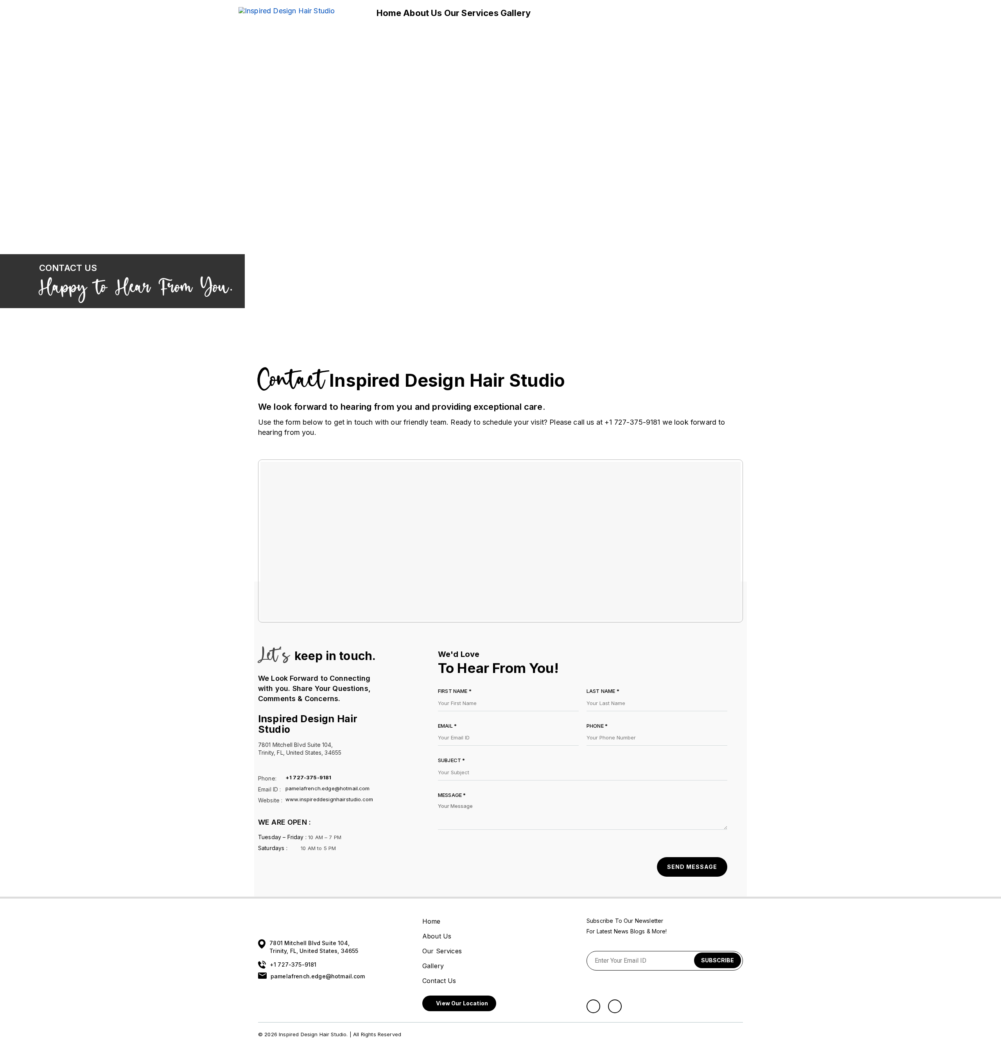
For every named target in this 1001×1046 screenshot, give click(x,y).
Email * (447, 726)
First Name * (455, 691)
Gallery (515, 13)
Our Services (471, 13)
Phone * (597, 726)
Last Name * (603, 691)
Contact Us (556, 13)
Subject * (451, 760)
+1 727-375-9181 (308, 777)
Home (389, 13)
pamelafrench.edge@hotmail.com (327, 788)
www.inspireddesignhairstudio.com (329, 799)
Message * (452, 795)
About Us (422, 13)
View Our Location (461, 1003)
